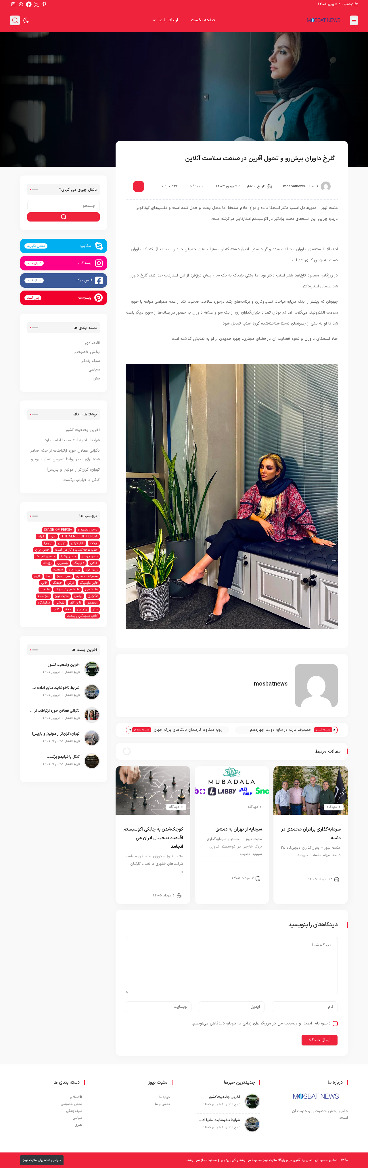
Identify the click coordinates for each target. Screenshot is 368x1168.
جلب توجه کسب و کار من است (76, 549)
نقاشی (60, 602)
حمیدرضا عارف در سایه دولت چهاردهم (280, 730)
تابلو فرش (77, 543)
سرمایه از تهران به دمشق (238, 829)
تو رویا (48, 543)
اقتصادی (92, 343)
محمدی (92, 602)
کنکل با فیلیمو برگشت (81, 480)
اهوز (52, 536)
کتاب (56, 609)
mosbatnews (294, 186)
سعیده (58, 569)
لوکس (78, 596)
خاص (93, 563)
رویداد (47, 563)
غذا (48, 576)
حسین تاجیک (45, 556)
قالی (44, 582)
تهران (61, 543)
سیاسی (94, 370)
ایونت (93, 543)
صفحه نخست (203, 20)
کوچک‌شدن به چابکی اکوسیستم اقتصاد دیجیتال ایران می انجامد (153, 838)
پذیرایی (82, 609)
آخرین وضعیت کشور (83, 430)
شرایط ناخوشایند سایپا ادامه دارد (72, 440)
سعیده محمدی (86, 576)
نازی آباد (75, 602)
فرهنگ (57, 582)
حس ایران (42, 549)
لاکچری (92, 596)
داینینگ (79, 563)
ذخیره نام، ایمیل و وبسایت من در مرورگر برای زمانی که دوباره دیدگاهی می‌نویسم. (261, 1023)
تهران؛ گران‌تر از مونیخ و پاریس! (73, 470)
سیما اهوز (63, 576)
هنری (95, 378)
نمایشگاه (44, 602)
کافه (68, 609)
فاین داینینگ (88, 582)
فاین (37, 576)
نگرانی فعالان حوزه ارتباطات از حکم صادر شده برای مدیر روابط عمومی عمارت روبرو (55, 711)
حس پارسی (89, 556)
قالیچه (45, 589)
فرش (71, 582)
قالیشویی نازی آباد (67, 589)
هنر (95, 609)
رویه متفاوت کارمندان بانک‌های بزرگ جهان (188, 730)
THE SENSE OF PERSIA (79, 536)
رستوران (62, 563)
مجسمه (43, 596)
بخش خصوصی (143, 159)
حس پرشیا (68, 556)
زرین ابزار (91, 569)
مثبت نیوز (61, 596)
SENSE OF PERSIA (58, 530)
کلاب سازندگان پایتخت (82, 616)
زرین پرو (74, 569)
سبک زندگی (90, 361)
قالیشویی (91, 589)
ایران (41, 536)
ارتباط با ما (168, 20)
